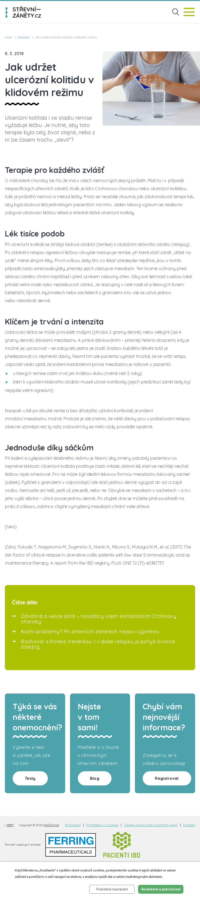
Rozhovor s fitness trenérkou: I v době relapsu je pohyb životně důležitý (98, 644)
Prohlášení (73, 825)
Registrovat (167, 778)
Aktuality (23, 37)
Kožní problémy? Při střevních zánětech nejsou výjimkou (90, 631)
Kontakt (189, 825)
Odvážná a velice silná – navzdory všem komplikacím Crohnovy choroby (98, 619)
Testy (30, 778)
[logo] (23, 12)
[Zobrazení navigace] (189, 12)
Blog (94, 778)
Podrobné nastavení (112, 889)
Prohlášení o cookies (102, 825)
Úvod (8, 37)
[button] (176, 12)
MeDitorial (51, 825)
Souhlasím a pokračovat (160, 889)
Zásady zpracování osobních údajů (151, 825)
